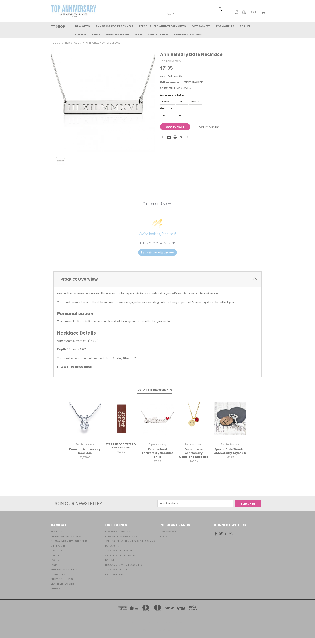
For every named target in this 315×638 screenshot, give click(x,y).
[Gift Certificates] (244, 12)
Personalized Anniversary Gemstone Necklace (193, 453)
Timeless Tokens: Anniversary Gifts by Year (130, 541)
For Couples (225, 26)
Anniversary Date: (172, 95)
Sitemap (55, 588)
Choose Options (85, 421)
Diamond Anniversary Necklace (85, 451)
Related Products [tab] (154, 390)
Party (96, 34)
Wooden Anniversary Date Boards (121, 445)
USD (253, 12)
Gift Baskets (201, 26)
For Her (245, 26)
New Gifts (82, 26)
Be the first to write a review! (157, 252)
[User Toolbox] (237, 12)
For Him (80, 34)
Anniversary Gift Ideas (123, 34)
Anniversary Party (116, 569)
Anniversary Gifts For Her (120, 555)
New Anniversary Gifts (118, 531)
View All (164, 536)
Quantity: (166, 108)
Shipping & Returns (188, 34)
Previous (305, 626)
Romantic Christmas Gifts (121, 536)
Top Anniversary (169, 531)
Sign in (55, 583)
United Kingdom (114, 574)
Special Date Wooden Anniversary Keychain (230, 451)
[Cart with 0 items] (263, 12)
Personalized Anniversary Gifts (162, 26)
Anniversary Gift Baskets (120, 550)
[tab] (157, 279)
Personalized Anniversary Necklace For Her (157, 453)
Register (69, 583)
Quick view (85, 414)
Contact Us (157, 34)
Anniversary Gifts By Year (114, 26)
